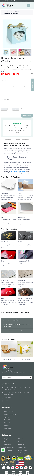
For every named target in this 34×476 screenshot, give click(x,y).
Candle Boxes (22, 447)
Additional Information (22, 140)
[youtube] (17, 467)
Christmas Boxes (22, 450)
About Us (6, 417)
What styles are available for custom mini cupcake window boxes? (16, 325)
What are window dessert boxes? (11, 320)
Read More (4, 72)
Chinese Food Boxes (25, 359)
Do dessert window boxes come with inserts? (14, 331)
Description (8, 140)
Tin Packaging (8, 450)
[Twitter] (8, 467)
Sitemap (6, 425)
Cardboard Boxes (9, 447)
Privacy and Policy (9, 411)
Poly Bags (6, 453)
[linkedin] (21, 467)
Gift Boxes (21, 442)
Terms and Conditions (10, 414)
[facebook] (3, 467)
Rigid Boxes (7, 444)
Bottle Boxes (21, 453)
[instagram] (12, 467)
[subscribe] (30, 378)
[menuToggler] (28, 5)
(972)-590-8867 (8, 1)
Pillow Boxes (21, 439)
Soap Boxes (7, 439)
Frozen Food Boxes (9, 359)
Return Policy (7, 420)
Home (3, 12)
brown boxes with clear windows (18, 171)
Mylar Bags (7, 442)
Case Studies (7, 428)
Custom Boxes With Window (13, 11)
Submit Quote (27, 115)
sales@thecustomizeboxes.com (24, 1)
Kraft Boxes (21, 444)
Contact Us (7, 423)
